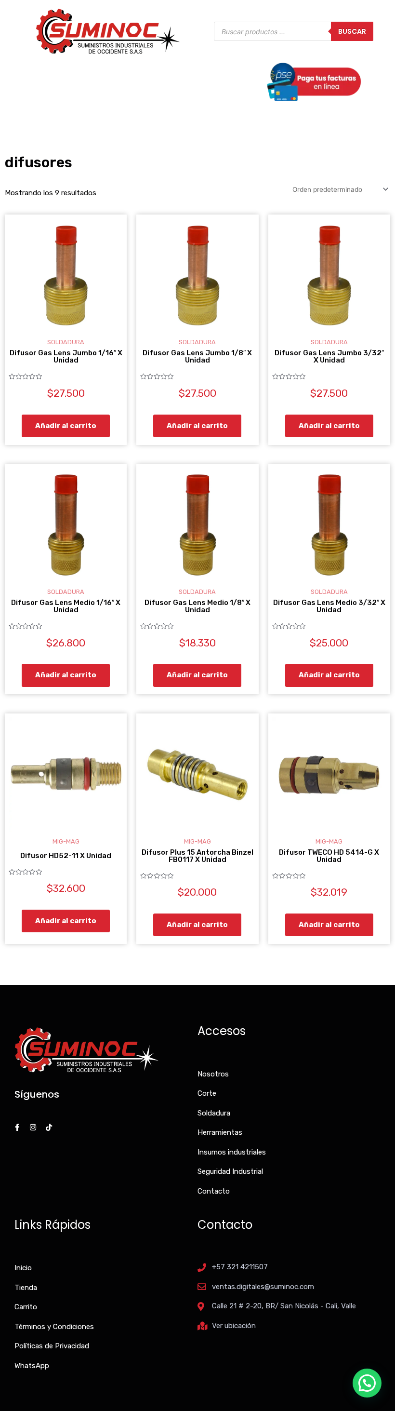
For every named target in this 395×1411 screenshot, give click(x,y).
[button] (367, 1383)
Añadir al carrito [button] (65, 425)
